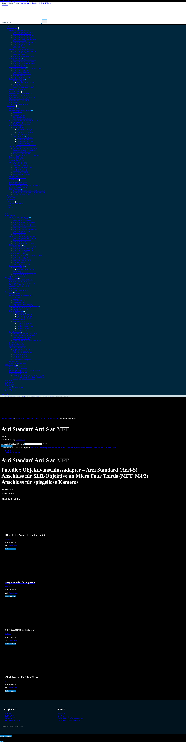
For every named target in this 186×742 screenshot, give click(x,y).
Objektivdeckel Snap (19, 115)
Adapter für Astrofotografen (17, 276)
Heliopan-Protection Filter (25, 141)
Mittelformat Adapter (15, 58)
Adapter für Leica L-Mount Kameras (24, 39)
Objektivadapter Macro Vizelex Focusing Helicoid (24, 185)
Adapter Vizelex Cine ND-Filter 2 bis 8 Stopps (27, 68)
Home (7, 214)
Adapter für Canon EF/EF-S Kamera (24, 51)
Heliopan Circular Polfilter (25, 138)
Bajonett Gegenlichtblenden (21, 153)
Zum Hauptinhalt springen (8, 1)
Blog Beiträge (9, 384)
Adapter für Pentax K (19, 54)
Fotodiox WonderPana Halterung (19, 100)
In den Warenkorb (7, 446)
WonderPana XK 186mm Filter (18, 104)
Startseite (3, 396)
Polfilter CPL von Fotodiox (25, 129)
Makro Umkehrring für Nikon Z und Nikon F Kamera (29, 192)
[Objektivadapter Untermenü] (18, 28)
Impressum (61, 713)
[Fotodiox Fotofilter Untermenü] (25, 313)
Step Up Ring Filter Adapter (21, 124)
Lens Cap (16, 113)
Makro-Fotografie (12, 179)
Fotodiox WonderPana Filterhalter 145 (21, 93)
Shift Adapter (17, 84)
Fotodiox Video (10, 382)
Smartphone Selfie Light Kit (17, 160)
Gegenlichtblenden (15, 146)
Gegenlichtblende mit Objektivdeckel (24, 150)
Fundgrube (8, 380)
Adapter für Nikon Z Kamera (22, 34)
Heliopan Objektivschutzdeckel (22, 119)
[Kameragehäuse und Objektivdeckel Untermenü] (32, 110)
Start (2, 418)
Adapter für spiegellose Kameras (19, 30)
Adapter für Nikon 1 (19, 46)
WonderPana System (13, 91)
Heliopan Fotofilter (19, 136)
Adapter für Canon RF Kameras (23, 32)
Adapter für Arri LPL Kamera (22, 72)
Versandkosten (20, 440)
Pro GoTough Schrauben (20, 172)
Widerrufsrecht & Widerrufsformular (69, 720)
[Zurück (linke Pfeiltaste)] (1, 741)
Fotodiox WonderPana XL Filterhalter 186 (22, 97)
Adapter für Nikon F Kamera (22, 53)
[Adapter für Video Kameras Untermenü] (27, 67)
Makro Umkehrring (15, 189)
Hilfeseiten (10, 201)
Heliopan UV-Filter (23, 139)
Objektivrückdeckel (19, 117)
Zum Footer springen (22, 1)
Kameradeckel (17, 112)
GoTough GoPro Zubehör (17, 162)
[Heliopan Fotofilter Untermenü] (25, 136)
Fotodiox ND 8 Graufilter (25, 132)
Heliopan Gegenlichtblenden (22, 152)
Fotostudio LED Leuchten (17, 157)
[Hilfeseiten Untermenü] (15, 202)
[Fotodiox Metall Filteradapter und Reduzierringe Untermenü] (39, 306)
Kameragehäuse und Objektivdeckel (20, 110)
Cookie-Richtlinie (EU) (12, 720)
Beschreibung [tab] (9, 451)
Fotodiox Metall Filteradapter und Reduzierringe (24, 120)
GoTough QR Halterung (20, 165)
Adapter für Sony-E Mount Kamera (24, 35)
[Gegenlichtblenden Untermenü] (21, 332)
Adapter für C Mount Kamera (22, 74)
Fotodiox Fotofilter (19, 127)
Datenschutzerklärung (65, 717)
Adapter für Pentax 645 (20, 65)
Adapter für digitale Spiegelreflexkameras (22, 49)
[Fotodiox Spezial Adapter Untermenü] (25, 79)
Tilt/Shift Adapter (18, 81)
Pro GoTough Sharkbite (20, 171)
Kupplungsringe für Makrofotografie (24, 194)
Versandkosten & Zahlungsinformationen (70, 719)
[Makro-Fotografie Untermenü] (19, 180)
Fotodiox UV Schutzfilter (25, 131)
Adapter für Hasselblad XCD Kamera (24, 60)
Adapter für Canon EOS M (21, 44)
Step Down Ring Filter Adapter (22, 122)
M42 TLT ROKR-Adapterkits (26, 82)
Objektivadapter (12, 28)
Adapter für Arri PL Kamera (21, 70)
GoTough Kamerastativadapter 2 (23, 167)
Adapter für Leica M (19, 41)
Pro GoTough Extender (20, 169)
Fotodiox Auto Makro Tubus (18, 184)
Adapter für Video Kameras (17, 67)
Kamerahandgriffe (14, 108)
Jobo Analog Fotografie (16, 159)
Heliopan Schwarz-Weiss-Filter (26, 145)
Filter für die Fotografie (16, 126)
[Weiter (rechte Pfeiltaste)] (2, 741)
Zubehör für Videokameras (17, 363)
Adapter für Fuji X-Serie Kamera (23, 37)
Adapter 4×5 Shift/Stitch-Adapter (23, 88)
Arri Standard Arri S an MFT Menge (12, 444)
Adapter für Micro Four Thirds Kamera (25, 42)
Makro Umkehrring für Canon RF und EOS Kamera (29, 191)
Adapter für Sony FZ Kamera (22, 77)
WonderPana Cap (14, 102)
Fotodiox (89, 448)
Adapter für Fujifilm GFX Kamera (23, 61)
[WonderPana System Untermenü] (21, 92)
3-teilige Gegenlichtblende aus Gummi (25, 148)
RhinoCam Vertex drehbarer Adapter (24, 86)
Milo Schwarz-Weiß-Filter (21, 134)
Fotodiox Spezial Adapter (17, 79)
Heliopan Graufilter (23, 143)
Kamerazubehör (14, 176)
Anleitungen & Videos (16, 204)
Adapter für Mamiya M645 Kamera (24, 63)
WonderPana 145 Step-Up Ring (19, 99)
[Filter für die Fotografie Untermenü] (24, 311)
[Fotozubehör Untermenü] (16, 106)
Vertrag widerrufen (12, 207)
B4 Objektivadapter (19, 75)
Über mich (8, 389)
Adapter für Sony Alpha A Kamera (23, 56)
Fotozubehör (11, 106)
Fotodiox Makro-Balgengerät (18, 187)
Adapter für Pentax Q (19, 48)
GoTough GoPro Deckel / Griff (22, 164)
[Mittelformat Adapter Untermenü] (22, 58)
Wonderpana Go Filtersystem (22, 174)
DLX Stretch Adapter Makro (18, 182)
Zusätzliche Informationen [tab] (13, 453)
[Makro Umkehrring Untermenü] (21, 189)
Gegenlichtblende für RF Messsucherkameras (27, 155)
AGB (60, 715)
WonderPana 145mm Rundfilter (19, 95)
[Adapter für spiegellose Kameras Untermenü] (30, 217)
